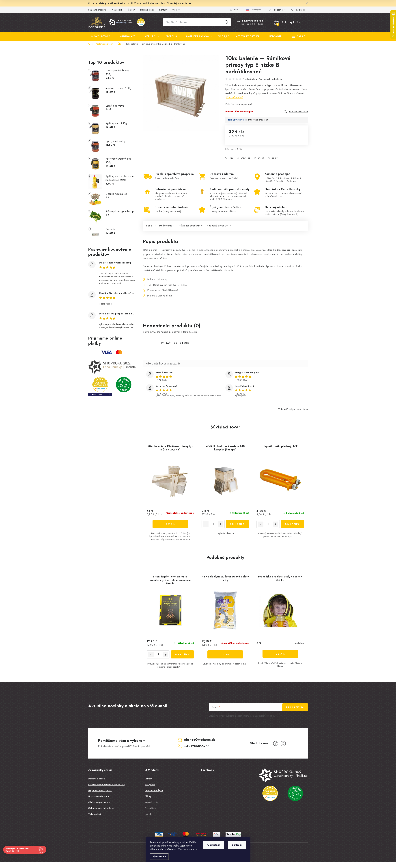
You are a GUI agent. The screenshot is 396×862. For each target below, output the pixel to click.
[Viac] (298, 36)
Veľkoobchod (94, 814)
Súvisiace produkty (189, 225)
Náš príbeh (117, 9)
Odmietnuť (213, 845)
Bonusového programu (257, 119)
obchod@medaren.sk (199, 739)
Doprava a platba (96, 778)
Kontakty (163, 9)
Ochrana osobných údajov (101, 808)
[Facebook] (275, 743)
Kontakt (148, 778)
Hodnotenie (165, 225)
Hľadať (226, 22)
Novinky (148, 814)
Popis (149, 225)
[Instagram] (283, 743)
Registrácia (300, 9)
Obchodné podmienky (99, 802)
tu (197, 849)
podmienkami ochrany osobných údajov (256, 715)
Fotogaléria (150, 808)
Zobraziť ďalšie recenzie (292, 409)
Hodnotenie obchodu (98, 796)
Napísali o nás (147, 9)
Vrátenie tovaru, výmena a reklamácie (106, 784)
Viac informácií (234, 97)
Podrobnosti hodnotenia (270, 79)
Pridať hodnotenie (175, 342)
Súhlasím (237, 845)
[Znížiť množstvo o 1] (206, 524)
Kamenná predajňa (97, 9)
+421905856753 (252, 20)
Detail (170, 524)
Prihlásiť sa (295, 707)
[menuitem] (102, 36)
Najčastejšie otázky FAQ (100, 790)
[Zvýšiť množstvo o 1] (220, 524)
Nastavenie (159, 856)
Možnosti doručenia (298, 111)
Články (131, 9)
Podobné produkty (217, 225)
